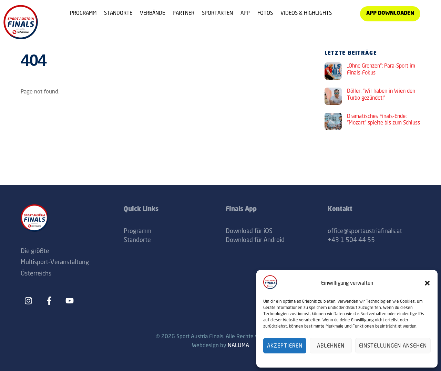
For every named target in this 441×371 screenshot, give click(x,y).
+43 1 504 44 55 (351, 239)
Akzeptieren (284, 345)
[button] (427, 283)
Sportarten (217, 13)
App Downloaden (390, 13)
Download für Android (255, 239)
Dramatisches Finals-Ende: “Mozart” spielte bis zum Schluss (383, 119)
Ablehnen (331, 345)
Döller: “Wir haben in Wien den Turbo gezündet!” (381, 94)
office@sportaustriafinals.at (365, 230)
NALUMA (238, 345)
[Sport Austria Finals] (20, 36)
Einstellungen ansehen (393, 345)
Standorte (118, 13)
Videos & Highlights (306, 13)
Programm (83, 13)
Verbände (152, 13)
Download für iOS (249, 230)
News (345, 13)
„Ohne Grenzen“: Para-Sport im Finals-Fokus (381, 69)
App (245, 13)
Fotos (265, 13)
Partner (183, 13)
